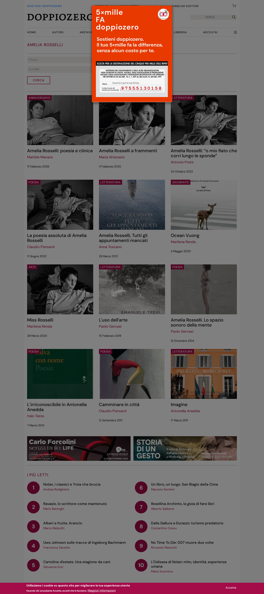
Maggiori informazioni (102, 590)
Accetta (231, 588)
